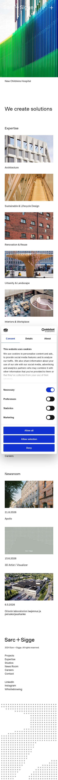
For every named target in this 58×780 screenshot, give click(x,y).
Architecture (12, 167)
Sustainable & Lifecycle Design (22, 206)
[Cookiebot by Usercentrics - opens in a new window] (42, 330)
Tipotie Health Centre (17, 81)
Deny (29, 447)
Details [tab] (29, 338)
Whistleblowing (13, 689)
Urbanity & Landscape (17, 283)
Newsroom (12, 474)
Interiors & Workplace (17, 321)
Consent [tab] (10, 338)
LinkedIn (9, 681)
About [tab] (47, 338)
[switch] (50, 399)
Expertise (11, 128)
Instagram (10, 685)
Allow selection (29, 439)
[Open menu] (51, 8)
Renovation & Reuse (16, 244)
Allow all (29, 430)
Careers (9, 455)
